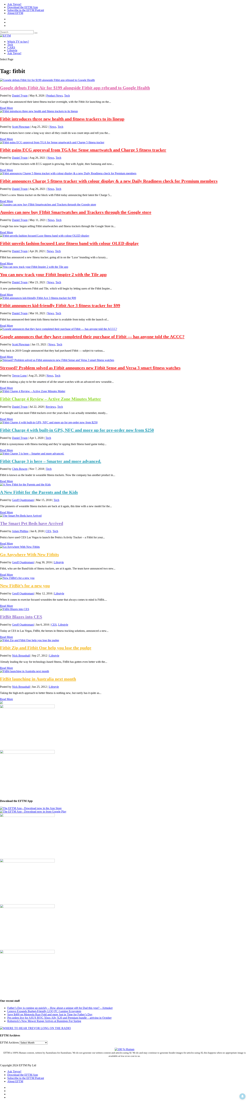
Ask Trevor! (14, 4)
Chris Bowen (19, 468)
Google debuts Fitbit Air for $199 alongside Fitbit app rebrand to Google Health (75, 87)
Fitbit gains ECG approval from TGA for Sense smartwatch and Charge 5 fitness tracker (83, 150)
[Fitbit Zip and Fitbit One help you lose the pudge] (29, 640)
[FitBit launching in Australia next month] (24, 671)
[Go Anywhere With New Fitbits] (20, 546)
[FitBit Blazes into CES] (14, 609)
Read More (6, 107)
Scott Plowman (21, 126)
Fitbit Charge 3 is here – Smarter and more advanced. (50, 461)
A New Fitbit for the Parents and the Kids (39, 492)
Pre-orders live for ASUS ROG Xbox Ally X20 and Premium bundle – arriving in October (59, 1017)
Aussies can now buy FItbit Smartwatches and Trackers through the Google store (75, 212)
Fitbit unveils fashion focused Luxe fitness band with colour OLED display (69, 243)
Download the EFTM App (22, 7)
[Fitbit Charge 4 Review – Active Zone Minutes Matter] (32, 391)
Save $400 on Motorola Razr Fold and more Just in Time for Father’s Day (49, 1014)
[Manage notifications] (242, 1096)
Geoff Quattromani (23, 500)
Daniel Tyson (20, 95)
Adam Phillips (20, 531)
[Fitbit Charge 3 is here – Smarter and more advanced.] (32, 453)
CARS (11, 47)
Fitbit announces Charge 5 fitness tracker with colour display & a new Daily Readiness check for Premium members (108, 181)
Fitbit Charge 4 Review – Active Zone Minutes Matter (50, 399)
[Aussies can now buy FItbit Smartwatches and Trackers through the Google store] (48, 204)
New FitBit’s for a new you (25, 585)
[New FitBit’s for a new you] (17, 578)
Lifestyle (12, 50)
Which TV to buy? (18, 41)
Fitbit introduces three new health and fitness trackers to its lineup (62, 119)
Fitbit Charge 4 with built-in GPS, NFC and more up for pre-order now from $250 (77, 430)
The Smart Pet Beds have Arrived (31, 523)
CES (48, 531)
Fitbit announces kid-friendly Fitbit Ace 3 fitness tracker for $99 (60, 305)
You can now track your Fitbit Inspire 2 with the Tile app (53, 274)
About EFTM (15, 13)
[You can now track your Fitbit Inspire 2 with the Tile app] (34, 266)
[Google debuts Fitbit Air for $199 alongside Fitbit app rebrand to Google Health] (47, 80)
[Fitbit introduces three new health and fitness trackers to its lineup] (39, 111)
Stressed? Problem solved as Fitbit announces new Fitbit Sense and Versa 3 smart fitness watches (90, 367)
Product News (54, 95)
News (52, 126)
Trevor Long (19, 375)
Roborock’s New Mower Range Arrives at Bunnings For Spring (44, 1021)
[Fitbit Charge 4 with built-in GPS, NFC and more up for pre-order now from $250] (49, 422)
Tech (10, 44)
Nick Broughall (21, 655)
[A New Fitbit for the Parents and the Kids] (25, 484)
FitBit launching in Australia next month (38, 679)
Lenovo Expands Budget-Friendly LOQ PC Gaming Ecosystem (44, 1011)
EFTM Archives (9, 1042)
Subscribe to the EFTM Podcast (25, 10)
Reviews (51, 406)
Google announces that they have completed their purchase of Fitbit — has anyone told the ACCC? (92, 336)
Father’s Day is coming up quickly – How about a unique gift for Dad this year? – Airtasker (60, 1007)
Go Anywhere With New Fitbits (29, 554)
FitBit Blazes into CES (21, 616)
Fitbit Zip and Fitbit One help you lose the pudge (45, 647)
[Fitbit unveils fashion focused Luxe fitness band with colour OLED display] (44, 235)
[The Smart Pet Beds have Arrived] (21, 515)
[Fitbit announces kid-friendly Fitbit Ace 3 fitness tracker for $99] (38, 298)
